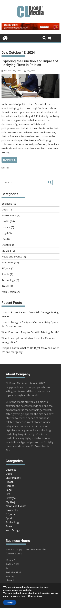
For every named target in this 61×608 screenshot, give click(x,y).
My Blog (6, 250)
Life (4, 239)
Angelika (31, 70)
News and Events (12, 256)
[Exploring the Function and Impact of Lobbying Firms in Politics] (31, 86)
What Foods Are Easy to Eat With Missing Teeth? (30, 332)
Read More (9, 160)
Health (5, 221)
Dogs (5, 209)
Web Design (9, 291)
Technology (8, 280)
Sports (5, 274)
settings (37, 596)
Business (7, 203)
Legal (6, 167)
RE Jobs (6, 268)
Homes (6, 227)
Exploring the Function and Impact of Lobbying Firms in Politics (30, 63)
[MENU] (57, 38)
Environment (9, 215)
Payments (7, 262)
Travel (5, 286)
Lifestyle (7, 244)
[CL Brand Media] (4, 37)
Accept (10, 602)
